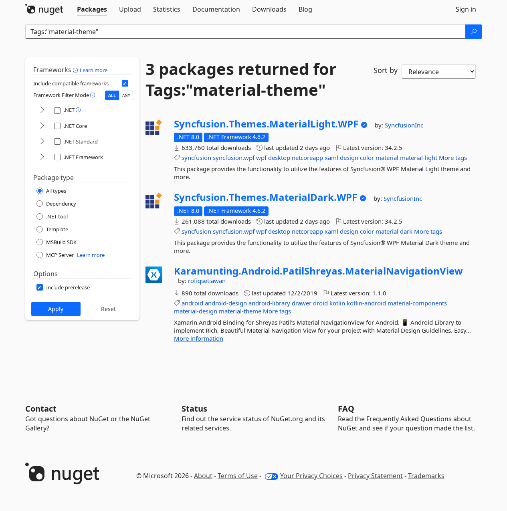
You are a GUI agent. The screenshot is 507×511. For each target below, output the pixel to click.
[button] (76, 69)
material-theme (240, 311)
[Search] (473, 31)
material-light (418, 158)
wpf (261, 158)
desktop (279, 158)
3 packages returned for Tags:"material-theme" (240, 79)
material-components (417, 303)
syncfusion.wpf (234, 158)
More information (198, 338)
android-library (269, 303)
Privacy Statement (375, 475)
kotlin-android (366, 303)
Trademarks (426, 475)
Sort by (386, 70)
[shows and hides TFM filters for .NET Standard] (42, 141)
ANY (126, 95)
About (203, 475)
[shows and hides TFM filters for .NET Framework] (42, 157)
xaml (331, 158)
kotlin (337, 303)
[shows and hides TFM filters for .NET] (42, 110)
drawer (301, 303)
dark (406, 231)
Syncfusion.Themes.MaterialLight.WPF (266, 123)
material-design (195, 311)
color (367, 158)
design (349, 158)
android (192, 303)
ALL (112, 95)
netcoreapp (307, 158)
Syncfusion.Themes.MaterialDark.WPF (265, 197)
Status (194, 408)
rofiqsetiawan (207, 281)
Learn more (93, 70)
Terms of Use (238, 475)
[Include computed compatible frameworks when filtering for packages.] (125, 83)
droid (320, 303)
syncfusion (196, 158)
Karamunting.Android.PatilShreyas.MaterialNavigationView (318, 271)
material (387, 158)
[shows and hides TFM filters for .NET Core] (42, 126)
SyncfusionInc (404, 125)
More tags (453, 158)
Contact (41, 408)
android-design (226, 303)
